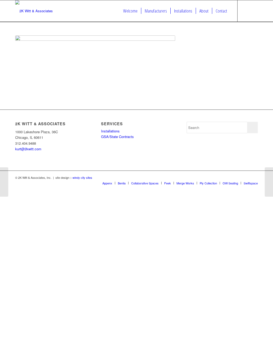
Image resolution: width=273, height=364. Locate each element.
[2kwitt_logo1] (34, 11)
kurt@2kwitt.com (28, 148)
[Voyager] (4, 182)
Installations (110, 131)
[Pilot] (269, 182)
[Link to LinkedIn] (254, 11)
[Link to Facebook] (246, 11)
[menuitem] (130, 11)
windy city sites (82, 177)
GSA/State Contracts (117, 136)
